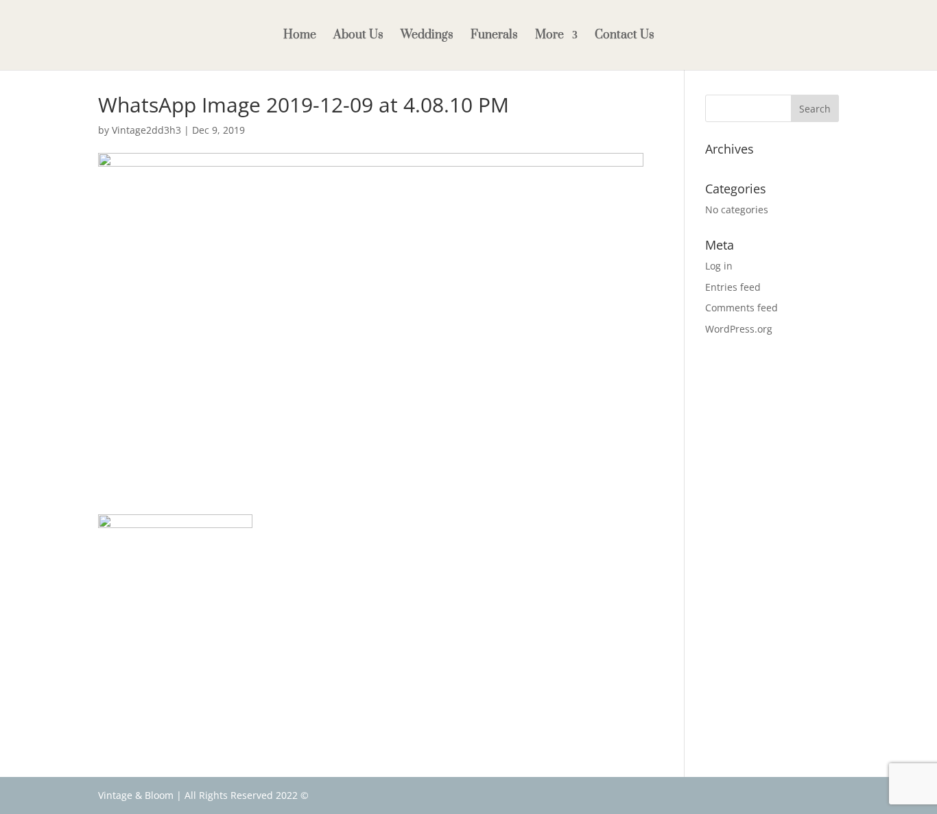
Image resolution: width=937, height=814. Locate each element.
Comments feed (741, 307)
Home (299, 36)
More (549, 36)
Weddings (427, 36)
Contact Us (624, 36)
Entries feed (733, 287)
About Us (358, 36)
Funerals (494, 36)
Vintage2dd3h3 (146, 129)
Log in (719, 265)
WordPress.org (738, 328)
